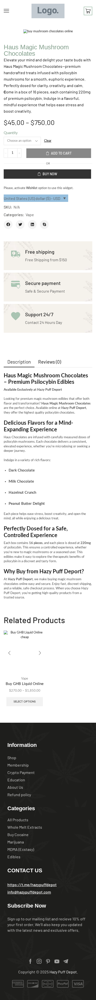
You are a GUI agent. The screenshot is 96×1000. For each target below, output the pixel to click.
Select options (25, 701)
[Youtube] (56, 961)
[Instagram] (39, 961)
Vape (30, 214)
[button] (6, 10)
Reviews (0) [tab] (49, 362)
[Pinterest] (48, 961)
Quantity (11, 133)
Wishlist (31, 188)
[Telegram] (65, 961)
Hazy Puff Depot (63, 971)
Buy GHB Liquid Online (25, 684)
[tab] (19, 361)
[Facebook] (30, 961)
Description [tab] (19, 362)
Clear (47, 140)
